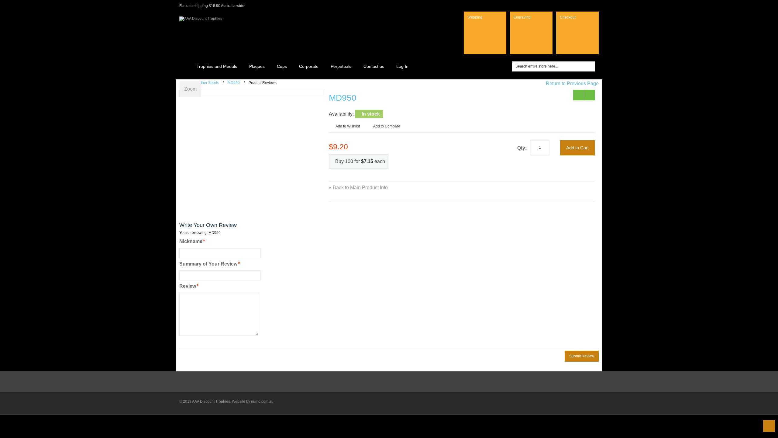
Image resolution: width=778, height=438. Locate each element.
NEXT (589, 95)
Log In (402, 66)
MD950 (234, 83)
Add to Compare (386, 126)
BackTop (769, 426)
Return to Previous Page (572, 83)
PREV (578, 95)
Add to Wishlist (348, 126)
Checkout (568, 17)
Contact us (373, 66)
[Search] (591, 66)
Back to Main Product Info (358, 187)
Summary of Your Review (208, 263)
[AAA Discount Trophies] (200, 16)
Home (185, 66)
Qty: (522, 148)
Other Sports (208, 83)
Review (187, 286)
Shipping (474, 17)
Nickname (190, 241)
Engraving (522, 17)
